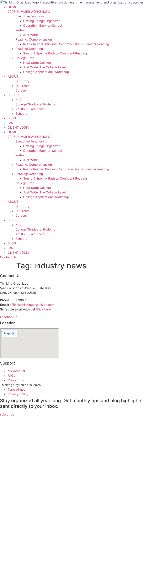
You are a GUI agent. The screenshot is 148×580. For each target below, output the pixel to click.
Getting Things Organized (42, 21)
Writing (20, 30)
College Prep (24, 58)
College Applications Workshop (46, 72)
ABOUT (13, 76)
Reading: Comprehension (33, 39)
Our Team (22, 86)
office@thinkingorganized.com (32, 305)
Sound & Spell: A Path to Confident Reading (55, 53)
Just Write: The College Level (44, 67)
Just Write (30, 35)
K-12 (18, 100)
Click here (43, 309)
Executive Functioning (31, 16)
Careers (21, 90)
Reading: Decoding (29, 49)
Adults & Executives (29, 109)
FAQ (10, 123)
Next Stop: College (37, 62)
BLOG (12, 118)
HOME (12, 7)
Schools (21, 113)
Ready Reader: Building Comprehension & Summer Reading (66, 44)
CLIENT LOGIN (18, 127)
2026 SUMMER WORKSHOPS (29, 12)
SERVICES (15, 95)
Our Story (22, 81)
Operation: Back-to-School (42, 25)
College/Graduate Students (35, 104)
